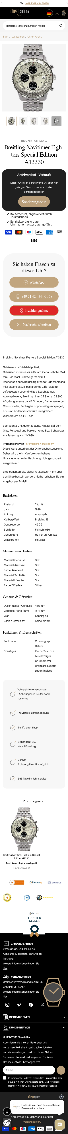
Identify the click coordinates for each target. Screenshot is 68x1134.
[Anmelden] (57, 13)
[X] (42, 1004)
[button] (7, 1111)
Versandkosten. (32, 1121)
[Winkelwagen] (63, 13)
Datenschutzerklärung (46, 1085)
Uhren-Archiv (34, 36)
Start (5, 36)
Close (34, 1017)
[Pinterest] (19, 1004)
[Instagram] (7, 1004)
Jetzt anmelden (61, 1070)
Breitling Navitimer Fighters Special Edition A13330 (21, 856)
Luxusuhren (17, 36)
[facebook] (30, 1004)
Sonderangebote (34, 201)
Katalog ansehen (5, 13)
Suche (61, 25)
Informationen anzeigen (39, 443)
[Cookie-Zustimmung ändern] (7, 1122)
